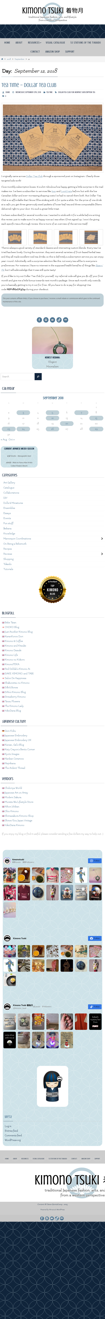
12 (52, 418)
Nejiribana (10, 762)
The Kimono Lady (14, 705)
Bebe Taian (10, 621)
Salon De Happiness (15, 677)
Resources (25, 1158)
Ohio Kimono (11, 810)
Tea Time (49, 92)
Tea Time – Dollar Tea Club (28, 85)
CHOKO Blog (11, 626)
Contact (74, 1158)
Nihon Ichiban (11, 806)
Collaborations (11, 492)
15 (96, 418)
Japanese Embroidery (15, 734)
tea (94, 92)
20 (66, 423)
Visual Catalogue (38, 1158)
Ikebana (7, 528)
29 (96, 429)
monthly (78, 92)
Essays (7, 513)
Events (7, 518)
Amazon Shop (85, 1158)
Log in (8, 1125)
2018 (9, 59)
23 (8, 429)
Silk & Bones (11, 686)
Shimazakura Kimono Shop (19, 815)
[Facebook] (39, 320)
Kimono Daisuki (12, 649)
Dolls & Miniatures (13, 502)
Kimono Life (11, 654)
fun (72, 92)
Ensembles (9, 508)
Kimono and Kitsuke (15, 645)
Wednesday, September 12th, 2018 (28, 92)
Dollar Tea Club (34, 176)
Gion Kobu (10, 730)
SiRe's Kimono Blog (15, 691)
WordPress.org (13, 1139)
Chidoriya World (13, 787)
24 (23, 429)
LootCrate (66, 191)
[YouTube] (52, 320)
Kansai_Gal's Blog (14, 744)
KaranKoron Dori (13, 635)
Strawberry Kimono (15, 696)
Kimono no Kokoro (14, 658)
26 (52, 429)
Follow (97, 860)
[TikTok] (59, 320)
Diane (8, 92)
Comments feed (13, 1134)
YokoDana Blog (12, 709)
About (15, 1158)
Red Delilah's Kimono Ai (17, 668)
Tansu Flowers (12, 700)
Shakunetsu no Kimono (17, 682)
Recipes (7, 548)
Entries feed (11, 1130)
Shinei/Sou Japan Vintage (18, 819)
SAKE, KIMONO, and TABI (18, 672)
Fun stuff (8, 523)
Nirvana (52, 1209)
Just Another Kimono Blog (18, 631)
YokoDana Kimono (14, 824)
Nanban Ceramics (14, 758)
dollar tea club (64, 92)
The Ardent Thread (14, 767)
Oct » (12, 439)
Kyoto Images (11, 753)
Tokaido (7, 563)
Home (7, 1158)
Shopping (8, 558)
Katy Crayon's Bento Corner (19, 748)
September (19, 59)
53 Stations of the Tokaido (58, 1158)
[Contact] (65, 320)
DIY (5, 497)
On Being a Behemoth (15, 543)
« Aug (4, 439)
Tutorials (8, 568)
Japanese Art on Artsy (16, 792)
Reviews (7, 553)
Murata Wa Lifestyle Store (18, 801)
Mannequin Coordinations (17, 538)
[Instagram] (46, 320)
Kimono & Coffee (13, 640)
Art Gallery (9, 482)
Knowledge (9, 533)
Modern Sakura (12, 796)
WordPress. (61, 1209)
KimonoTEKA (11, 663)
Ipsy (54, 191)
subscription (87, 92)
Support (97, 1158)
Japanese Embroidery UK (17, 739)
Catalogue (8, 487)
